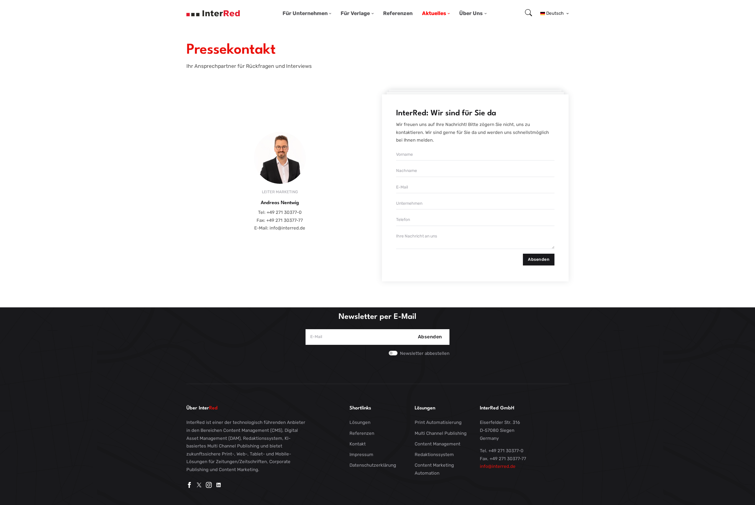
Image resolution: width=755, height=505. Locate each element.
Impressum (361, 454)
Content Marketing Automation (434, 469)
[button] (554, 13)
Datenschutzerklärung (372, 465)
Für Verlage (355, 13)
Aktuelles (434, 13)
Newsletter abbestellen (424, 353)
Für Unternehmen (305, 13)
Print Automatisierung (438, 422)
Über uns (471, 13)
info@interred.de (498, 466)
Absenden (538, 259)
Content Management (437, 444)
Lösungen (359, 422)
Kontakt (357, 444)
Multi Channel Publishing (441, 433)
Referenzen (398, 13)
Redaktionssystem (434, 454)
